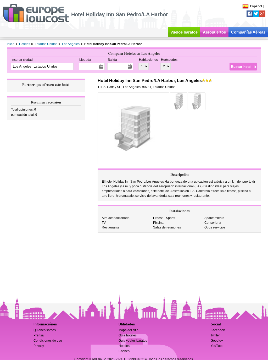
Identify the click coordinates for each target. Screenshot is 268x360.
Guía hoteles (128, 335)
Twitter (215, 335)
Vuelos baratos (184, 32)
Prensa (39, 335)
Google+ (217, 340)
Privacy (39, 346)
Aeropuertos (214, 32)
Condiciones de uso (48, 340)
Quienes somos (45, 330)
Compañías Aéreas (248, 32)
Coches (124, 351)
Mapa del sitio (128, 330)
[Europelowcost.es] (36, 21)
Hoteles (124, 346)
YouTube (217, 346)
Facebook (218, 330)
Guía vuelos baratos (133, 340)
